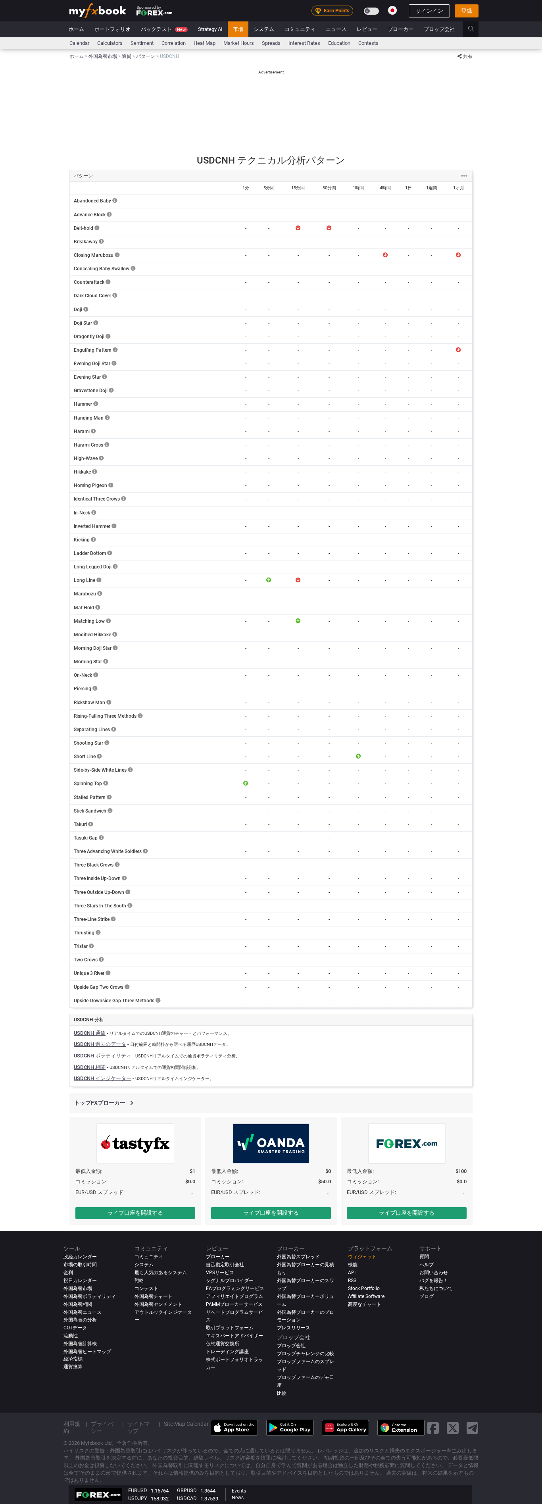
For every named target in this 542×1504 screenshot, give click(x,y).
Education (339, 43)
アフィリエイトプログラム (234, 1296)
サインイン (429, 11)
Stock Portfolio (364, 1288)
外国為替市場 (77, 1288)
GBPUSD (187, 1490)
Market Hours (238, 43)
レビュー (367, 29)
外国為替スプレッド (298, 1256)
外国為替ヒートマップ (87, 1352)
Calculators (110, 43)
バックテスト (163, 29)
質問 (424, 1256)
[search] (476, 29)
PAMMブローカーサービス (234, 1304)
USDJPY (137, 1498)
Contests (368, 43)
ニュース (336, 29)
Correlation (173, 43)
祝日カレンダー (80, 1280)
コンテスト (146, 1288)
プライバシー (102, 1428)
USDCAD (187, 1498)
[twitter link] (453, 1428)
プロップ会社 (439, 29)
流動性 (70, 1336)
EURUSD (137, 1490)
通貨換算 (73, 1366)
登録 (466, 11)
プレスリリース (293, 1328)
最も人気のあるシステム (161, 1272)
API (352, 1272)
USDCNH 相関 (90, 1067)
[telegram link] (473, 1428)
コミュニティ (299, 29)
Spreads (271, 43)
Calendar (79, 43)
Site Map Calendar (186, 1424)
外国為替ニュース (82, 1312)
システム (264, 29)
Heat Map (204, 43)
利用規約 (71, 1428)
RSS (352, 1280)
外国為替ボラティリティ (89, 1296)
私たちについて (436, 1288)
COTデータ (75, 1328)
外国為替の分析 (80, 1320)
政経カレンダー (80, 1256)
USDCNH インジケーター (102, 1078)
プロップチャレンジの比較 (305, 1354)
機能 (352, 1264)
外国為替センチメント (158, 1304)
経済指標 (73, 1359)
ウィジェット (362, 1256)
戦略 (139, 1280)
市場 (238, 29)
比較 (281, 1393)
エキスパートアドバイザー (234, 1336)
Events (239, 1491)
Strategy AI (210, 29)
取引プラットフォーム (230, 1328)
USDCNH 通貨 (90, 1033)
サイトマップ (138, 1428)
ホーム (76, 29)
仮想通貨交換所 (222, 1344)
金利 (68, 1272)
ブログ (426, 1296)
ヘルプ (426, 1264)
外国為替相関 (77, 1304)
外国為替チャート (154, 1296)
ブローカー (400, 29)
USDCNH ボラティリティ (102, 1056)
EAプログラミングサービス (235, 1288)
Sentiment (142, 43)
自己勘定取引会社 (225, 1264)
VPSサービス (220, 1272)
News (238, 1497)
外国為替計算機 (80, 1344)
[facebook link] (433, 1428)
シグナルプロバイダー (230, 1280)
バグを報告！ (433, 1280)
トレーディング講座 (227, 1352)
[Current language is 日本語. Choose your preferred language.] (392, 10)
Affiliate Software (366, 1296)
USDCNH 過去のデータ (100, 1044)
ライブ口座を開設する (135, 1212)
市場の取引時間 (80, 1264)
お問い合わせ (433, 1272)
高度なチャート (364, 1304)
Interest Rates (304, 43)
